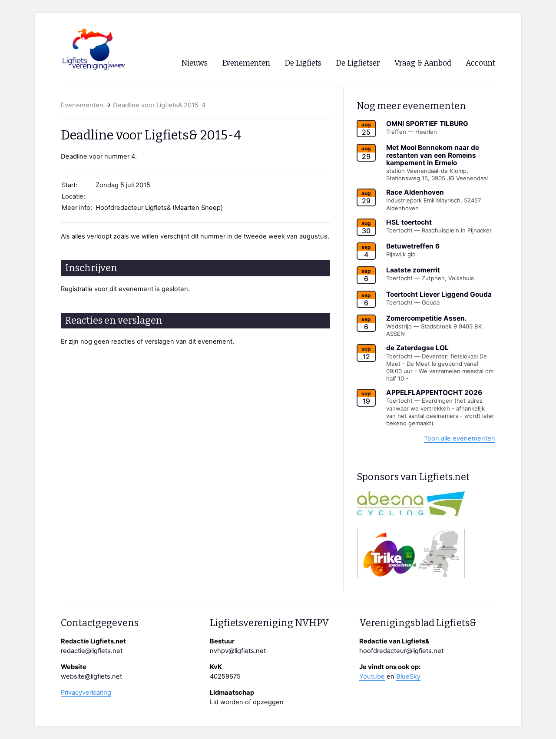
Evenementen (82, 105)
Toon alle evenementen (459, 438)
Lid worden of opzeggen (247, 702)
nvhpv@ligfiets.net (238, 651)
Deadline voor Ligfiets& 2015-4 (159, 105)
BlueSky (408, 676)
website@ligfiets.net (91, 676)
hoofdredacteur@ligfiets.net (401, 651)
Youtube (372, 676)
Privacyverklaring (86, 692)
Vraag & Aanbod (422, 63)
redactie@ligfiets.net (91, 651)
